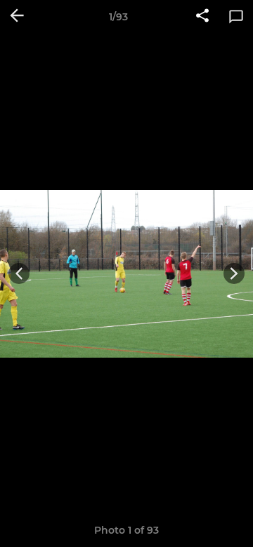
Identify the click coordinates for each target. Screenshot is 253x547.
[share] (202, 17)
